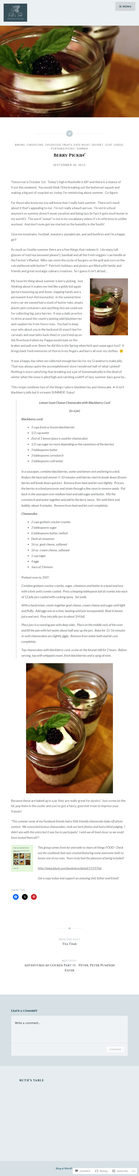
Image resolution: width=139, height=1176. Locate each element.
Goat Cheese (114, 144)
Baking (20, 144)
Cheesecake (35, 144)
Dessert (97, 144)
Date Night (82, 144)
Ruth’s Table (31, 1080)
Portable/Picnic (63, 148)
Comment (115, 1049)
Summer (82, 148)
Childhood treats (58, 144)
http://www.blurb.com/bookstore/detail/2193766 (70, 868)
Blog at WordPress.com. (69, 1168)
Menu (127, 6)
